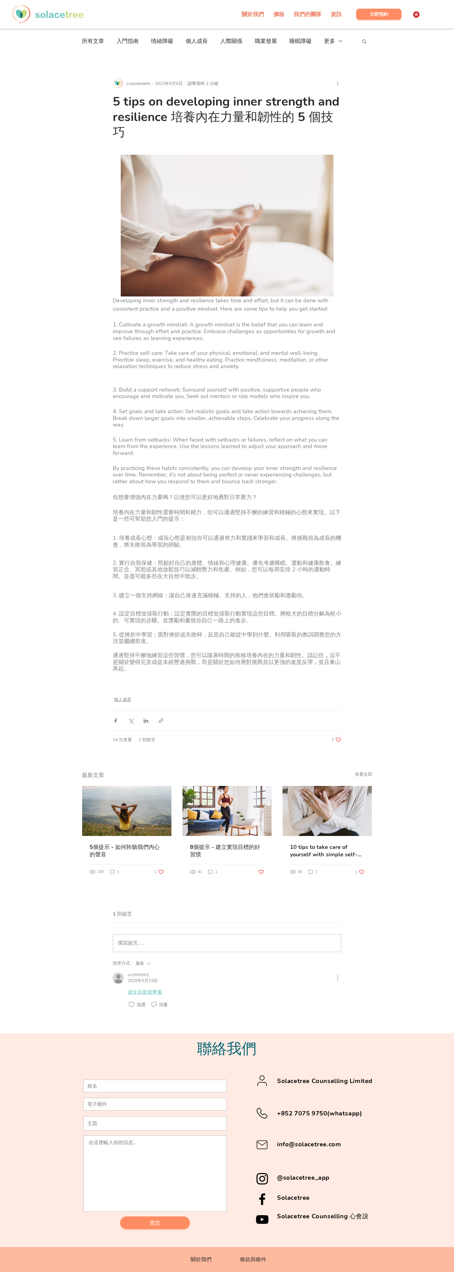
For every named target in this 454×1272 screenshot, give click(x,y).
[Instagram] (262, 1178)
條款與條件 (253, 1259)
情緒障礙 (162, 41)
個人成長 (197, 41)
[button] (364, 41)
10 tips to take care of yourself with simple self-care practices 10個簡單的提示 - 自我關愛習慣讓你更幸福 (326, 850)
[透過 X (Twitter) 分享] (131, 721)
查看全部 (363, 774)
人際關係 (231, 41)
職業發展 (266, 41)
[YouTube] (262, 1219)
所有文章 (93, 41)
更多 (329, 41)
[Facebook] (262, 1199)
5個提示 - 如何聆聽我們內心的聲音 (125, 850)
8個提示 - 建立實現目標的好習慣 (225, 850)
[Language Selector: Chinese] (420, 14)
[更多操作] (337, 83)
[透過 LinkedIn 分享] (146, 721)
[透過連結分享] (161, 721)
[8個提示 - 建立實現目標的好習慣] (227, 811)
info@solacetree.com (309, 1144)
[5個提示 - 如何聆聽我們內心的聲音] (126, 811)
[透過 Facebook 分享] (116, 721)
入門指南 (127, 41)
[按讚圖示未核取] (132, 1004)
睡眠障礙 (300, 41)
